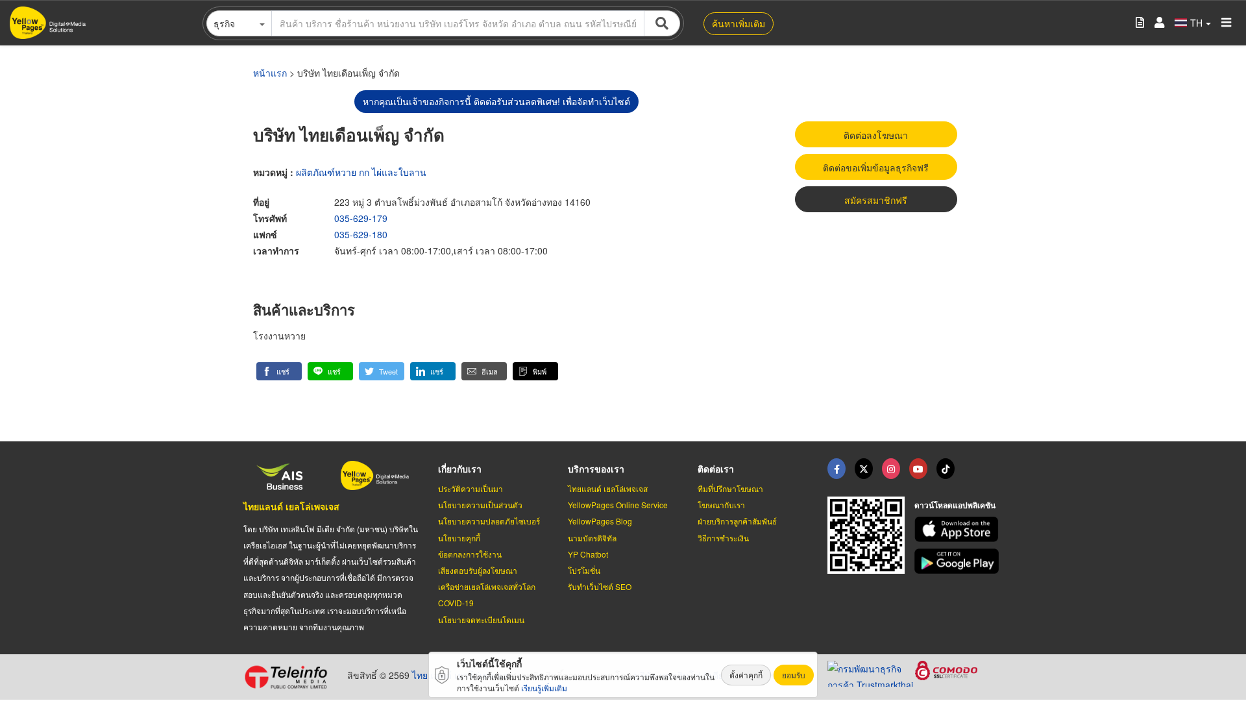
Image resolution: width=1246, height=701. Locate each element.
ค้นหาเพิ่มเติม (738, 23)
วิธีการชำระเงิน (723, 537)
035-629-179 (360, 218)
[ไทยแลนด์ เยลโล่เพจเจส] (864, 468)
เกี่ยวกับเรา (460, 468)
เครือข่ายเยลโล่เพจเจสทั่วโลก (486, 586)
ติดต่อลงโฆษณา (876, 135)
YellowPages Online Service (618, 504)
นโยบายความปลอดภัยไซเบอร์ (489, 520)
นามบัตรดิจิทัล (592, 537)
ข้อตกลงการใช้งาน (470, 554)
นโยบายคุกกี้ (459, 537)
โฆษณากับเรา (721, 504)
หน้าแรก (270, 72)
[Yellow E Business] (836, 468)
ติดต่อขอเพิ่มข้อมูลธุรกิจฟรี (876, 167)
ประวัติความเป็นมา (470, 488)
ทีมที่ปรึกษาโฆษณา (730, 488)
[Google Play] (958, 561)
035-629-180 (360, 234)
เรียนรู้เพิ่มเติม (544, 687)
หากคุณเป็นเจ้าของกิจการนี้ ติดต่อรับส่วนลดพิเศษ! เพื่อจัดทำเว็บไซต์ (496, 101)
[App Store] (958, 529)
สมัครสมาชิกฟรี (875, 199)
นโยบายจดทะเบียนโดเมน (481, 619)
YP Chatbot (588, 554)
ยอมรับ (793, 674)
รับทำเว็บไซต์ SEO (599, 586)
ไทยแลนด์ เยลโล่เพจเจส (291, 506)
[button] (279, 371)
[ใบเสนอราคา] (1140, 23)
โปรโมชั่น (584, 570)
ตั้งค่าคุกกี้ (746, 674)
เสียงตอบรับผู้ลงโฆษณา (477, 570)
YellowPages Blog (600, 520)
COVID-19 (456, 602)
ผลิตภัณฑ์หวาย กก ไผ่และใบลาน (361, 172)
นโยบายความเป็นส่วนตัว (480, 504)
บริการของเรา (596, 468)
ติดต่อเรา (716, 468)
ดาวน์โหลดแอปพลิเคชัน (955, 505)
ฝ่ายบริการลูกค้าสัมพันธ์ (737, 520)
